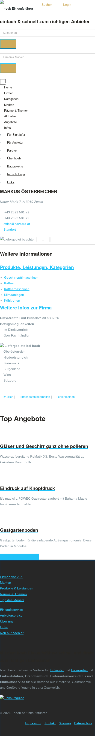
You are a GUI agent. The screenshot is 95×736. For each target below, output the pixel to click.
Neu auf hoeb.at (12, 633)
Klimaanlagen (14, 295)
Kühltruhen (12, 300)
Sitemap (65, 723)
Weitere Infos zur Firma (26, 307)
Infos (7, 128)
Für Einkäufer (16, 134)
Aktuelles (10, 116)
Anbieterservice (11, 615)
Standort (9, 229)
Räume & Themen (16, 110)
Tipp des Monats (12, 600)
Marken (9, 105)
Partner (12, 150)
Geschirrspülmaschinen (21, 277)
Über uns (6, 621)
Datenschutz (83, 723)
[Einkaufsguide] (12, 698)
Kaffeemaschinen (17, 289)
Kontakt (50, 723)
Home (8, 87)
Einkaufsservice (11, 609)
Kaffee (9, 283)
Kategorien (11, 99)
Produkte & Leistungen (16, 588)
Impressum (33, 723)
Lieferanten (79, 670)
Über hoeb (14, 158)
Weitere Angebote (18, 556)
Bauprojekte (15, 166)
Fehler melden (65, 396)
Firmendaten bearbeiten (34, 396)
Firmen (8, 93)
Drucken (7, 396)
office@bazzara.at (16, 224)
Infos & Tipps (16, 174)
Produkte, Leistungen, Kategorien (37, 267)
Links (10, 182)
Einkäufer (57, 670)
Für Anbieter (15, 142)
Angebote (10, 122)
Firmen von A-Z (11, 577)
